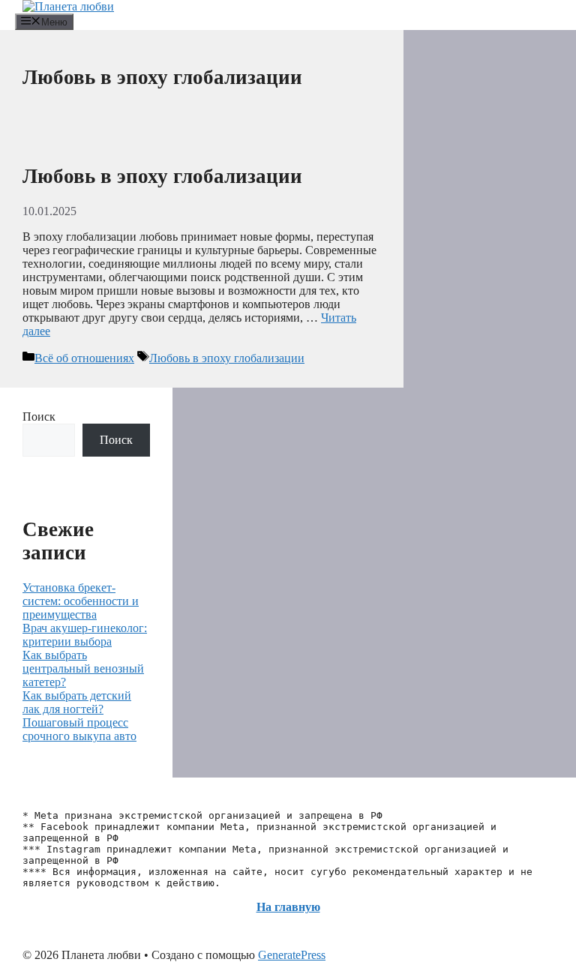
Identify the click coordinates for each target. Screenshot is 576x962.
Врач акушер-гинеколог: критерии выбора (84, 635)
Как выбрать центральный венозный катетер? (83, 668)
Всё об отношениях (84, 358)
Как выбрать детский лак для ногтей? (76, 702)
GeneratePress (292, 955)
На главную (288, 907)
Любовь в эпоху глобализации (162, 176)
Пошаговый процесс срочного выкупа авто (79, 729)
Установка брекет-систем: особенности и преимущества (80, 601)
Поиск (39, 416)
